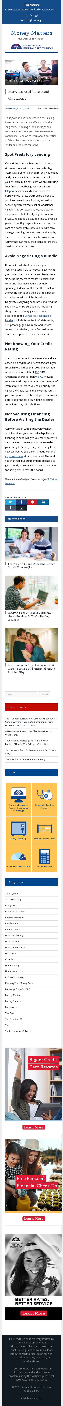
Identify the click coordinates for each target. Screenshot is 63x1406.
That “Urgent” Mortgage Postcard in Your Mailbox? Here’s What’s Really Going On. (26, 742)
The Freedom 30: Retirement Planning (25, 759)
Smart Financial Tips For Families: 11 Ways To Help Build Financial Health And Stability (31, 669)
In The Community (14, 977)
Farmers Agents (13, 929)
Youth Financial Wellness (18, 1030)
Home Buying (12, 965)
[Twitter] (31, 15)
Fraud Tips (10, 953)
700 (37, 372)
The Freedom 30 (13, 1019)
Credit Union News (15, 911)
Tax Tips (9, 1013)
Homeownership (14, 971)
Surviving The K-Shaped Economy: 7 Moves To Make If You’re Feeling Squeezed (30, 616)
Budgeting (10, 905)
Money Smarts (13, 1001)
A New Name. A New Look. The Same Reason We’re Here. (32, 9)
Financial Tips (12, 941)
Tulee (8, 1025)
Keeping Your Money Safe (19, 983)
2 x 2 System (11, 893)
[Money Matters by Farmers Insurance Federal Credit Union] (31, 46)
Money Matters (13, 995)
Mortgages (11, 1007)
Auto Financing (13, 899)
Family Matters (13, 923)
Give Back (10, 959)
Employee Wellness (15, 917)
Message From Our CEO (17, 989)
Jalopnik (9, 191)
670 (40, 376)
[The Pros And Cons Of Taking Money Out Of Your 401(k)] (31, 544)
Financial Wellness (48, 108)
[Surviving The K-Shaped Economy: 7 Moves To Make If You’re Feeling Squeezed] (31, 593)
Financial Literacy (14, 935)
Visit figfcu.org (30, 20)
